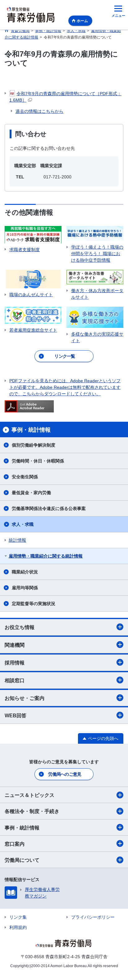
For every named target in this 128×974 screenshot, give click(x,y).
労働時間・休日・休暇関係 (38, 460)
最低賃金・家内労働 (31, 492)
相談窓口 (15, 680)
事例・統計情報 (22, 827)
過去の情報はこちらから (39, 111)
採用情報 (15, 662)
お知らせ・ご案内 (24, 698)
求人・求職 (23, 524)
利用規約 (18, 927)
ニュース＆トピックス (29, 795)
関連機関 (15, 645)
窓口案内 (15, 844)
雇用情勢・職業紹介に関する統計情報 (46, 556)
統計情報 (17, 540)
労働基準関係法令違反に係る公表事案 (49, 508)
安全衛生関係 (25, 476)
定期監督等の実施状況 (33, 603)
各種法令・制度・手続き (32, 811)
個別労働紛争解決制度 (33, 445)
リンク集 (18, 917)
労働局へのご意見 (64, 774)
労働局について (22, 860)
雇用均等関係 (25, 587)
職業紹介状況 (25, 571)
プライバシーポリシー (93, 917)
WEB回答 (15, 715)
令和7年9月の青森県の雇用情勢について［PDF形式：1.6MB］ (65, 97)
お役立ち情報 (19, 627)
